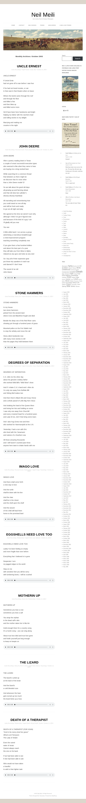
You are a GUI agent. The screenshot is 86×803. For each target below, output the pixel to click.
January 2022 (66, 403)
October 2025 (66, 312)
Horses (63, 279)
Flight (64, 225)
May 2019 (65, 467)
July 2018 (65, 488)
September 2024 (67, 338)
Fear (78, 274)
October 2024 (66, 336)
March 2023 (66, 375)
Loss (34, 537)
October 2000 (66, 550)
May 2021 (65, 419)
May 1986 (65, 566)
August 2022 (66, 389)
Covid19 (73, 272)
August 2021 (66, 413)
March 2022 (66, 399)
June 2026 (65, 296)
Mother (63, 281)
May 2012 (65, 512)
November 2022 (67, 383)
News (64, 235)
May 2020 (65, 443)
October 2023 (66, 360)
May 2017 (65, 500)
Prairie (63, 282)
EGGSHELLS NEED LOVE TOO (29, 534)
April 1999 (65, 554)
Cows (64, 217)
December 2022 (67, 381)
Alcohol (75, 266)
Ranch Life (39, 149)
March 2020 (66, 447)
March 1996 (66, 560)
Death (27, 69)
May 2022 (65, 395)
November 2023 (67, 358)
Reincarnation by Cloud (74, 163)
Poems (42, 25)
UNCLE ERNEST (29, 66)
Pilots (64, 241)
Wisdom (78, 286)
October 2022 (66, 385)
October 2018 (66, 482)
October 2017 (66, 494)
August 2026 (66, 292)
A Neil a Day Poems (65, 25)
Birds (79, 268)
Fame (34, 366)
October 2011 (66, 516)
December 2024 (67, 332)
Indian (40, 296)
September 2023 (67, 362)
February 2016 (66, 504)
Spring (64, 286)
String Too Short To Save (21, 665)
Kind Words (52, 25)
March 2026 (66, 302)
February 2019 (66, 473)
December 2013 (67, 508)
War (35, 69)
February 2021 (66, 425)
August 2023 (66, 364)
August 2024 (66, 340)
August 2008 (66, 524)
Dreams (67, 273)
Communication (75, 269)
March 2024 (66, 350)
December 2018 (67, 477)
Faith (71, 274)
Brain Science (36, 665)
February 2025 (66, 328)
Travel (64, 253)
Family (31, 69)
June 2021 (65, 417)
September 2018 (67, 484)
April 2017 (65, 502)
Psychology (43, 469)
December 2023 (67, 356)
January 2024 (66, 354)
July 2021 (65, 415)
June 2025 (65, 320)
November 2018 (67, 479)
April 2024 (65, 348)
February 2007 (66, 528)
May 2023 (65, 370)
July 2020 (65, 439)
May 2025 (65, 322)
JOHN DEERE (29, 146)
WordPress (54, 795)
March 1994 (66, 564)
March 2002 (66, 542)
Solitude (78, 284)
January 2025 (66, 330)
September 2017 (67, 496)
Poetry (80, 281)
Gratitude (64, 277)
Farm (64, 223)
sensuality (74, 284)
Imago (38, 469)
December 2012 (67, 510)
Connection (29, 366)
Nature (65, 233)
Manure (65, 231)
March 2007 (66, 526)
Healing (73, 277)
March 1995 (66, 562)
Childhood (66, 269)
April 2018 (65, 490)
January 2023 (66, 379)
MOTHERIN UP (29, 595)
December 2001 (67, 544)
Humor (68, 279)
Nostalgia (65, 237)
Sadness (38, 537)
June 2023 (65, 368)
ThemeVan (42, 795)
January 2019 (66, 475)
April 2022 (65, 397)
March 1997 (66, 558)
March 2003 (66, 540)
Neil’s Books (32, 25)
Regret (64, 284)
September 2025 (67, 314)
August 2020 (66, 437)
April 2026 (65, 300)
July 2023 (65, 366)
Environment (66, 219)
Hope (77, 277)
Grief (30, 537)
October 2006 (66, 530)
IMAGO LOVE (29, 466)
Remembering (66, 249)
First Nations (35, 296)
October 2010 (66, 518)
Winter (73, 286)
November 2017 (67, 492)
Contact (21, 25)
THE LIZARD (29, 662)
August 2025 (66, 316)
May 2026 (65, 298)
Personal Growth (19, 149)
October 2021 (66, 409)
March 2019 (66, 471)
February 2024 (66, 352)
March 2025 (66, 326)
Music (67, 281)
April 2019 (65, 469)
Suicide (41, 723)
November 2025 (67, 310)
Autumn (70, 268)
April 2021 (65, 421)
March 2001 (66, 546)
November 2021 (67, 407)
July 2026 (65, 294)
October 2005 (66, 532)
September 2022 (67, 387)
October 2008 (66, 522)
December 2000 (67, 548)
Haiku (64, 227)
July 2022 (65, 391)
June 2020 (65, 441)
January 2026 (66, 306)
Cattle (64, 213)
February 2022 (66, 401)
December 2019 (67, 453)
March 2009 (66, 520)
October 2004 (66, 534)
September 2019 (67, 459)
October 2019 (66, 457)
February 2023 (66, 377)
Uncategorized (66, 255)
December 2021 (67, 405)
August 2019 (66, 461)
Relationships (17, 366)
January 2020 (66, 451)
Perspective (76, 281)
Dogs (63, 273)
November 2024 (67, 334)
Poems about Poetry (30, 149)
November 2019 (67, 455)
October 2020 (66, 433)
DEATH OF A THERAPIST (29, 720)
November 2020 (67, 431)
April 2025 (65, 324)
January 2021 (66, 427)
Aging (70, 266)
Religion (68, 284)
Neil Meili (43, 14)
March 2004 (66, 536)
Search (63, 55)
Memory (80, 279)
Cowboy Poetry (67, 215)
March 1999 (66, 556)
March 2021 (66, 423)
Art (78, 266)
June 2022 (65, 393)
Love (76, 279)
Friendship (74, 275)
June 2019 (65, 465)
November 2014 (67, 506)
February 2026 (66, 304)
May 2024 (65, 346)
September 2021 (67, 411)
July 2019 (65, 463)
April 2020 (65, 445)
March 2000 (66, 552)
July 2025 (65, 318)
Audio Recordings (16, 69)
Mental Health (34, 723)
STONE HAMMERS (29, 293)
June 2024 (65, 344)
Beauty (74, 268)
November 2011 (67, 514)
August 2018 (66, 486)
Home (13, 25)
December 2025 (67, 308)
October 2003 (66, 538)
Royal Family (40, 366)
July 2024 (65, 342)
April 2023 (65, 372)
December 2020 (67, 429)
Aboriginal (28, 296)
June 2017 (65, 498)
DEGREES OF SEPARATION (29, 362)
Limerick (65, 229)
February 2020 (66, 449)
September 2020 (67, 435)
